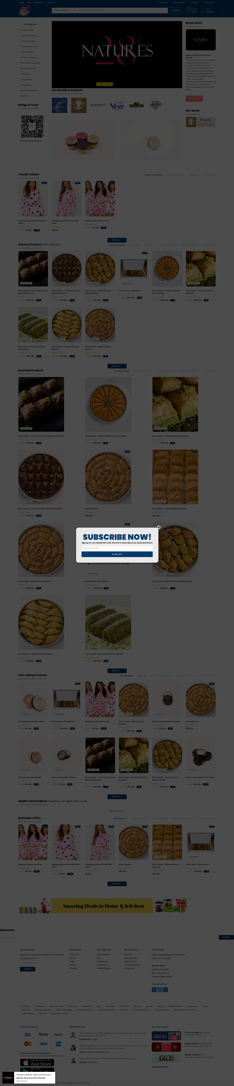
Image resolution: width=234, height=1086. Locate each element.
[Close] (158, 527)
